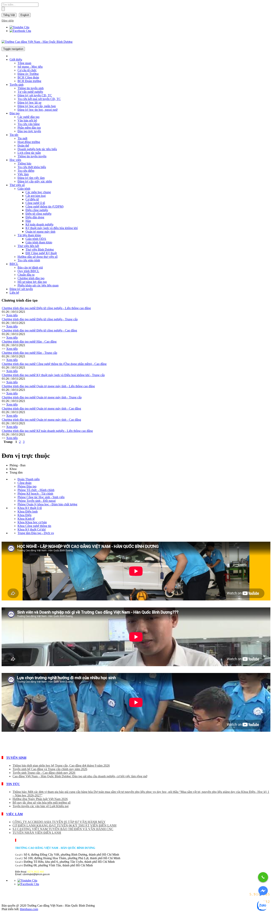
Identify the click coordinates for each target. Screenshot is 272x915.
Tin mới (22, 138)
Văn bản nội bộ (27, 120)
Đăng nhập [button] (8, 20)
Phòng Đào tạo (27, 486)
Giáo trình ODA (35, 238)
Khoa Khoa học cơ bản (32, 522)
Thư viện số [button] (17, 185)
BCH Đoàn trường (29, 81)
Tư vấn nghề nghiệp (30, 91)
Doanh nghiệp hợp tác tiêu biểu (37, 149)
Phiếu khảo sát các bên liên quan (38, 285)
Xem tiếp (12, 315)
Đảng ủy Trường (28, 74)
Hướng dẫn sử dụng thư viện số (38, 256)
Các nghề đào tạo (28, 117)
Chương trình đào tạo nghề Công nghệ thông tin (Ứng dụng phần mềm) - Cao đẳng (54, 364)
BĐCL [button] (14, 264)
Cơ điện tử (32, 199)
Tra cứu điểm (26, 170)
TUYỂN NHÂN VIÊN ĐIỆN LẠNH (37, 832)
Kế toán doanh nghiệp (39, 224)
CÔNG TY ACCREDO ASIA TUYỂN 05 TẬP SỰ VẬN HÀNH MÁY (59, 822)
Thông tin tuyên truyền (32, 156)
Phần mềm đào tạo (29, 127)
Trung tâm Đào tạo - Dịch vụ (36, 533)
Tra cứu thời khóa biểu (32, 167)
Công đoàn (24, 482)
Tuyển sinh (16, 757)
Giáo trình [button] (24, 188)
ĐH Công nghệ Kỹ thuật (41, 253)
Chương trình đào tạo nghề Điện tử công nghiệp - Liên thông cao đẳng (46, 308)
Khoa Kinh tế (26, 518)
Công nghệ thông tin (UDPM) (44, 206)
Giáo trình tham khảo (38, 242)
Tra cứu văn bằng (29, 124)
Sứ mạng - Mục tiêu (30, 66)
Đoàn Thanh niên (29, 479)
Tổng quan (24, 63)
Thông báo (24, 163)
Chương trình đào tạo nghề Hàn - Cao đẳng (29, 341)
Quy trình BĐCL (28, 271)
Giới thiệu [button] (16, 59)
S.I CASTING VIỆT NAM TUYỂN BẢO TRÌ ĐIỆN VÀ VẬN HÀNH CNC (63, 829)
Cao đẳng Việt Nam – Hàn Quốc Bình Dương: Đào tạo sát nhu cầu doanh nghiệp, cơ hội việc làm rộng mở (80, 776)
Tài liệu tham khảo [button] (29, 235)
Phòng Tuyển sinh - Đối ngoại (37, 500)
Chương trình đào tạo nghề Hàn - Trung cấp (29, 352)
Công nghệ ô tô (35, 203)
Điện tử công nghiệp (38, 213)
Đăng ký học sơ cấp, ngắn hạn (37, 106)
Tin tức (13, 784)
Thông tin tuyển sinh (31, 88)
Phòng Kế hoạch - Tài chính (35, 493)
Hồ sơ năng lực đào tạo (32, 281)
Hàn (28, 221)
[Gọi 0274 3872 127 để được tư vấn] (263, 877)
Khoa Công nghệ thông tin (34, 526)
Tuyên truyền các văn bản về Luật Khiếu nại (40, 806)
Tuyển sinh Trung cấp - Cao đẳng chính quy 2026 (44, 772)
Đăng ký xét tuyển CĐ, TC (35, 95)
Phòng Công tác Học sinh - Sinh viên (41, 497)
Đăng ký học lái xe (29, 102)
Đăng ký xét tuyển (21, 289)
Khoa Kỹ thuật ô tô (30, 508)
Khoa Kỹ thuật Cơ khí (32, 529)
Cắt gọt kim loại (35, 195)
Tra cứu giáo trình (29, 260)
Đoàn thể (23, 145)
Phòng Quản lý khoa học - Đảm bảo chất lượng (47, 504)
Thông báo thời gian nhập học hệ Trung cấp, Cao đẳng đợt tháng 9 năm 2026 (61, 765)
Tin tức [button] (14, 134)
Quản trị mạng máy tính (40, 231)
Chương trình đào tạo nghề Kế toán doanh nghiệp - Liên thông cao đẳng (47, 430)
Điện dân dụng (34, 217)
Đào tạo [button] (15, 113)
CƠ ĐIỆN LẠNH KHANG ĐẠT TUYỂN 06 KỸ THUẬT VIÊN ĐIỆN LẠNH (64, 825)
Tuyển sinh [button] (16, 84)
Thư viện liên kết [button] (28, 246)
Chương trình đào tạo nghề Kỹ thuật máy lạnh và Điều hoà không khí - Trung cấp (53, 375)
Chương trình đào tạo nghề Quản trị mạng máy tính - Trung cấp (42, 397)
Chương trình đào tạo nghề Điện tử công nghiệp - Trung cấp (40, 319)
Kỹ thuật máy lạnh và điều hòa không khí (51, 228)
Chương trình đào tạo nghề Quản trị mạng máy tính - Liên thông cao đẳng (48, 386)
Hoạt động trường (29, 142)
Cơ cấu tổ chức (27, 70)
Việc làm (23, 174)
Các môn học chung (38, 192)
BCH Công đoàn (28, 77)
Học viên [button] (15, 160)
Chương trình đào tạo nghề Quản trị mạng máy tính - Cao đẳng (41, 408)
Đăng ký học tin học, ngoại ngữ (38, 109)
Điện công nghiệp (36, 210)
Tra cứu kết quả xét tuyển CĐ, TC (39, 99)
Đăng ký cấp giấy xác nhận (35, 181)
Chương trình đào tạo (31, 278)
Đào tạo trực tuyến (29, 131)
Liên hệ (14, 292)
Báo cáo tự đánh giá (30, 267)
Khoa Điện (24, 515)
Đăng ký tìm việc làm (31, 177)
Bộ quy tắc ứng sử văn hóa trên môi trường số (41, 802)
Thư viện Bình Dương (39, 249)
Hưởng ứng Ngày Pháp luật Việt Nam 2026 (40, 799)
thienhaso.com (29, 909)
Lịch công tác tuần (29, 152)
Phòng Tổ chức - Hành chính (36, 490)
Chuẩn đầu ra (26, 274)
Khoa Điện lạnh (28, 511)
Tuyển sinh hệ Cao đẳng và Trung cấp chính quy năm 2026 (50, 769)
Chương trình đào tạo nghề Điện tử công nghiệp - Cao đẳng (39, 330)
